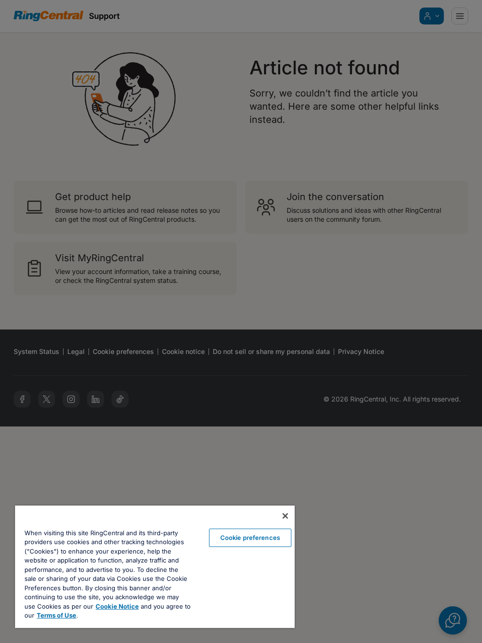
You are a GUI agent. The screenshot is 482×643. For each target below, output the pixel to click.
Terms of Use (56, 615)
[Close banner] (285, 516)
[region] (155, 567)
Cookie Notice (117, 606)
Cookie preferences (250, 537)
